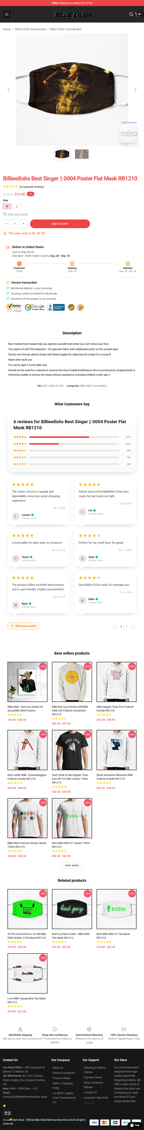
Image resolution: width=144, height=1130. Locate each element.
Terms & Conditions (63, 1072)
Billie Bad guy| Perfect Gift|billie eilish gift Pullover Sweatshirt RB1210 (70, 710)
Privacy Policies (61, 1078)
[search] (131, 14)
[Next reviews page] (133, 626)
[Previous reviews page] (115, 626)
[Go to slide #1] (62, 154)
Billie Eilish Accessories (30, 29)
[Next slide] (135, 89)
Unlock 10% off (7, 1113)
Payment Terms (93, 1077)
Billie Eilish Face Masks (65, 29)
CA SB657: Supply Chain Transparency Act (64, 1098)
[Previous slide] (9, 89)
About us (57, 1067)
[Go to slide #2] (82, 154)
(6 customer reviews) (32, 186)
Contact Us (90, 1092)
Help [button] (137, 1125)
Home (7, 29)
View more (72, 865)
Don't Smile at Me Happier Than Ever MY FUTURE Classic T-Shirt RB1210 (70, 779)
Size (5, 200)
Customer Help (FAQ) (96, 1097)
